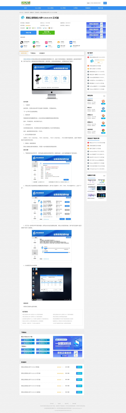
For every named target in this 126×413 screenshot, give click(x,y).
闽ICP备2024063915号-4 (67, 410)
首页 (25, 8)
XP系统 (76, 8)
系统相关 (37, 12)
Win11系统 (38, 8)
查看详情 (79, 367)
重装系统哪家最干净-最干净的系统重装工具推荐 (63, 318)
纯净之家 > (27, 12)
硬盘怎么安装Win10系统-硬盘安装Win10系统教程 (32, 321)
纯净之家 (60, 410)
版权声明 (66, 403)
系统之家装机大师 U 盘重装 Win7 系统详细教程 (32, 316)
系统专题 (100, 8)
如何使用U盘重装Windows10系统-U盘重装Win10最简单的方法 (35, 318)
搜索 (105, 3)
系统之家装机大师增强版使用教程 (60, 316)
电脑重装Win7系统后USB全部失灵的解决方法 (62, 321)
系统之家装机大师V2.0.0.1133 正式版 (48, 12)
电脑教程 (87, 8)
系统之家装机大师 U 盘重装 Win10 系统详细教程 (32, 314)
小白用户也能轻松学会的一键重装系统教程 (62, 323)
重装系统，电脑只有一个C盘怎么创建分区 (31, 323)
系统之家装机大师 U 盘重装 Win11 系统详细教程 (63, 314)
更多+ (104, 96)
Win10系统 (50, 8)
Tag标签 (59, 403)
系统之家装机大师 (28, 59)
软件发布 (52, 403)
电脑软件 (32, 12)
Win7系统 (63, 8)
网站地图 (74, 403)
